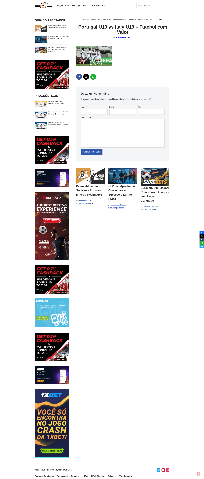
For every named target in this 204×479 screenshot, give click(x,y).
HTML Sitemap (97, 476)
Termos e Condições (44, 476)
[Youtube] (163, 470)
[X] (86, 77)
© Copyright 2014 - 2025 (62, 470)
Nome (84, 107)
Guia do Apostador (83, 203)
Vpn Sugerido (125, 476)
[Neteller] (52, 326)
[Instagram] (167, 470)
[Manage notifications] (198, 474)
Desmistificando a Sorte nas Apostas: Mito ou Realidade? (89, 190)
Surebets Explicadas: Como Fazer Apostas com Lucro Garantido (57, 49)
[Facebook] (79, 77)
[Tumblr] (202, 239)
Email (112, 107)
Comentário (86, 118)
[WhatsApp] (93, 77)
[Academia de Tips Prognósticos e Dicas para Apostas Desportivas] (44, 5)
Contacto (75, 476)
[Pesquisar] (166, 5)
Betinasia (112, 476)
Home (85, 19)
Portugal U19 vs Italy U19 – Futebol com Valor (107, 19)
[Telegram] (202, 246)
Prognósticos (63, 5)
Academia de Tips (123, 37)
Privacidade (62, 476)
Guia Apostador (79, 5)
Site (139, 107)
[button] (104, 5)
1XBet (85, 476)
